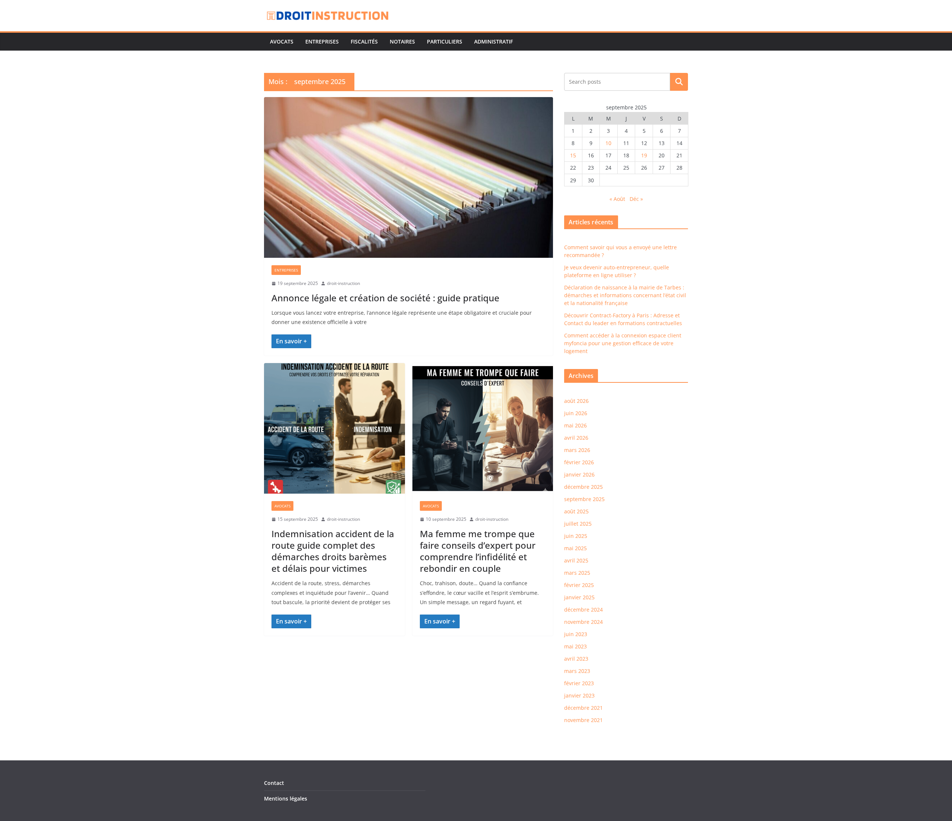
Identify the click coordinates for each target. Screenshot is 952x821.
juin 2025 (575, 535)
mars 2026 (577, 449)
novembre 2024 (583, 621)
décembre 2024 (583, 609)
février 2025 (579, 585)
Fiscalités (364, 41)
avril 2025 (576, 560)
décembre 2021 (583, 707)
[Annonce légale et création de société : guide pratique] (408, 177)
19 (644, 155)
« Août (617, 198)
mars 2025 (577, 572)
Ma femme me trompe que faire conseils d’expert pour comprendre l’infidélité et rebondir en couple (478, 551)
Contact (274, 782)
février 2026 (579, 462)
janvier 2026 (579, 474)
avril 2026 (576, 437)
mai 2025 (575, 548)
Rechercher (679, 81)
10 (608, 143)
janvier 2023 (579, 695)
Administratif (493, 41)
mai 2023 (575, 646)
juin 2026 (575, 413)
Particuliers (444, 41)
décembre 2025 (583, 486)
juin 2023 (575, 634)
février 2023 (579, 683)
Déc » (636, 198)
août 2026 (576, 400)
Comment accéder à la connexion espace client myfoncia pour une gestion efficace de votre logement (622, 343)
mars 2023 (577, 670)
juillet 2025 (578, 523)
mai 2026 (575, 425)
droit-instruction (343, 283)
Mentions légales (285, 798)
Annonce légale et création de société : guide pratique (385, 298)
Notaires (402, 41)
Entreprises (322, 41)
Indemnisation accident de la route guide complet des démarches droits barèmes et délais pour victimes (332, 551)
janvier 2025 (579, 597)
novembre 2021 (583, 720)
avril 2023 (576, 658)
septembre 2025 (584, 499)
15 (573, 155)
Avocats (281, 41)
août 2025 (576, 511)
